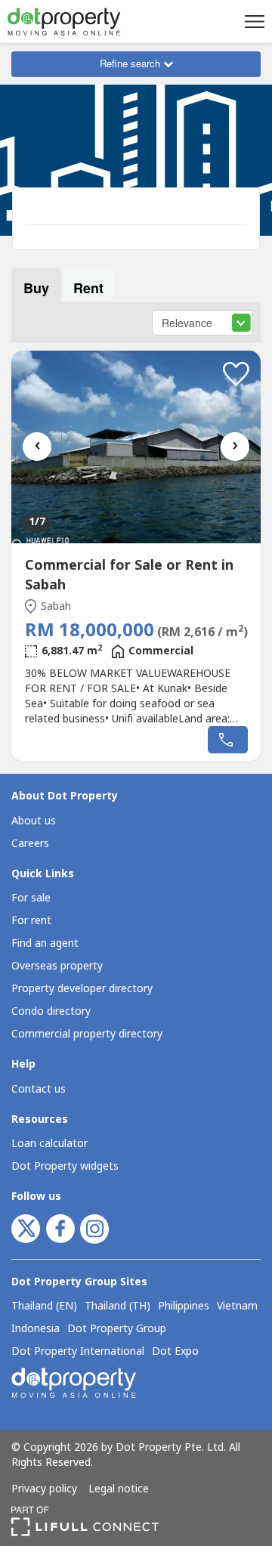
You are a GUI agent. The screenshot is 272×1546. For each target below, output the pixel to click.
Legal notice (118, 1489)
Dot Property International (77, 1351)
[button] (252, 21)
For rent (31, 921)
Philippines (183, 1306)
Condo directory (51, 1011)
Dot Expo (175, 1351)
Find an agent (45, 943)
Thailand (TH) (117, 1306)
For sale (31, 898)
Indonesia (35, 1329)
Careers (30, 844)
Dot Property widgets (65, 1166)
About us (33, 821)
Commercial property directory (86, 1034)
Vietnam (237, 1306)
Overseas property (57, 966)
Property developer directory (82, 989)
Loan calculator (49, 1144)
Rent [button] (88, 288)
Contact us (38, 1089)
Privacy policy (44, 1489)
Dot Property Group (116, 1329)
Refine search (131, 63)
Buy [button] (36, 288)
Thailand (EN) (44, 1306)
